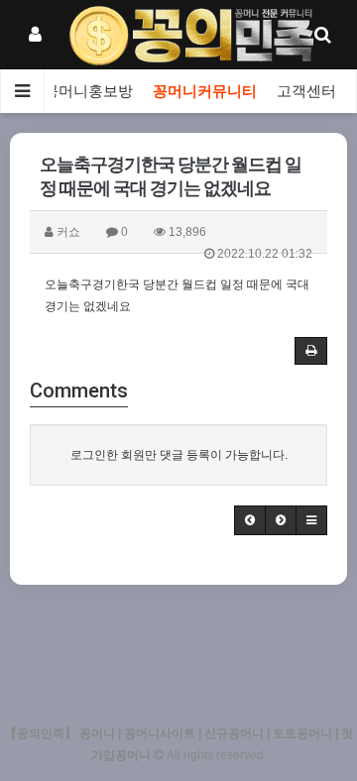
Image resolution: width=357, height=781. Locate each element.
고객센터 (306, 91)
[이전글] (250, 520)
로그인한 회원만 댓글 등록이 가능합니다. (179, 455)
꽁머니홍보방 (88, 91)
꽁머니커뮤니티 (205, 91)
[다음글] (281, 520)
